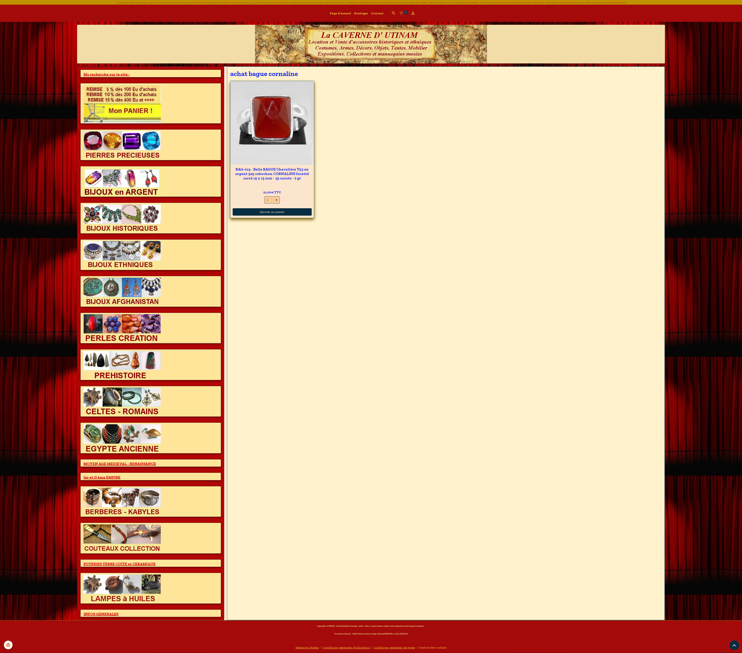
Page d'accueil (340, 13)
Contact (377, 13)
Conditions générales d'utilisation (346, 647)
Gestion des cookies (433, 647)
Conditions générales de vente (394, 647)
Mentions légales (307, 647)
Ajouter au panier (272, 212)
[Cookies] (8, 645)
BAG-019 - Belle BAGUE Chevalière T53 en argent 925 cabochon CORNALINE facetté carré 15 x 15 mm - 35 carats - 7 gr (272, 173)
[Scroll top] (734, 645)
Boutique (361, 13)
